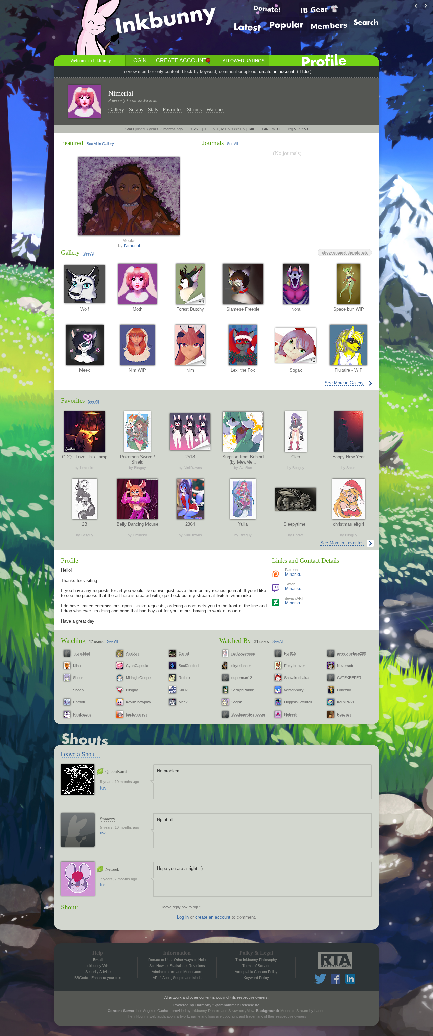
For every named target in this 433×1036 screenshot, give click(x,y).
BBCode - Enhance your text (97, 978)
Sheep (78, 690)
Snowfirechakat (297, 678)
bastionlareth (136, 714)
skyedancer (241, 665)
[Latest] (247, 27)
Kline (77, 665)
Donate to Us (159, 960)
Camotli (79, 702)
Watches (215, 109)
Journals (213, 143)
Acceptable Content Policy (256, 972)
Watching (73, 640)
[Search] (366, 22)
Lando (319, 1011)
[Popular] (286, 24)
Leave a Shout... (80, 754)
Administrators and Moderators (177, 972)
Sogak (236, 702)
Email (98, 960)
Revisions (197, 966)
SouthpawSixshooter (248, 714)
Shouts (194, 109)
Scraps (136, 109)
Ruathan (344, 714)
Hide (304, 71)
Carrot (298, 535)
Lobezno (344, 690)
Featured (72, 143)
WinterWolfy (294, 690)
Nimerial (132, 245)
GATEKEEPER (349, 678)
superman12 (241, 678)
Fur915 (290, 653)
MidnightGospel (138, 678)
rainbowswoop (243, 653)
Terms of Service (256, 966)
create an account (276, 71)
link (103, 787)
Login (138, 60)
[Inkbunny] (167, 20)
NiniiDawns (193, 468)
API (155, 978)
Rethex (184, 678)
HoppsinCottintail (298, 702)
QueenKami (116, 771)
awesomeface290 (351, 653)
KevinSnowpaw (138, 702)
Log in (183, 917)
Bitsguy (140, 468)
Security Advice (98, 972)
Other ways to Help (190, 960)
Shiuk (351, 468)
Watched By (235, 640)
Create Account (181, 60)
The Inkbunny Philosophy (256, 960)
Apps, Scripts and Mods (182, 978)
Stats (153, 109)
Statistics (177, 966)
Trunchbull (81, 653)
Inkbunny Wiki (97, 966)
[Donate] (266, 8)
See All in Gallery (100, 144)
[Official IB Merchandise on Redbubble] (319, 9)
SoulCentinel (189, 665)
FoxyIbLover (294, 665)
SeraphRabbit (242, 690)
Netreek (290, 714)
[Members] (329, 26)
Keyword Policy (256, 978)
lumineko (87, 468)
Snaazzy (107, 818)
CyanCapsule (137, 665)
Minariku (293, 574)
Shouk (78, 678)
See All (232, 144)
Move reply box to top (180, 907)
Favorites (172, 109)
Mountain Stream (294, 1011)
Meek (183, 702)
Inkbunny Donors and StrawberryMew (223, 1011)
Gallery (116, 109)
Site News (157, 966)
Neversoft (345, 665)
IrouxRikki (345, 702)
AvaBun (245, 468)
